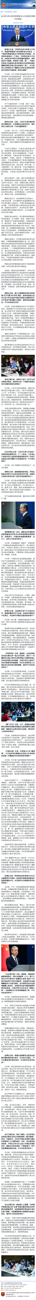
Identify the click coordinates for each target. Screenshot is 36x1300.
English (33, 7)
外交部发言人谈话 (11, 12)
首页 (1, 12)
